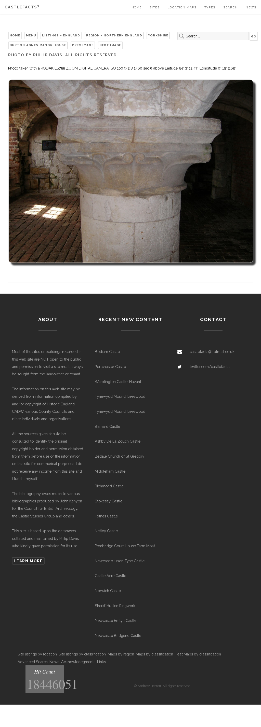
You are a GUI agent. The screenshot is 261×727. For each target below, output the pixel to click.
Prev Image (83, 45)
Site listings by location (37, 654)
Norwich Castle (108, 590)
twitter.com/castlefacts (209, 366)
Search (230, 7)
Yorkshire (158, 35)
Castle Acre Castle (110, 575)
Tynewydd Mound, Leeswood (120, 396)
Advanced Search (33, 662)
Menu (31, 35)
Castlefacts (22, 7)
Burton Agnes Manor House (38, 45)
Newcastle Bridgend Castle (118, 635)
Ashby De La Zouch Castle (117, 441)
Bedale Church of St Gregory (119, 456)
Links (101, 662)
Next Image (110, 45)
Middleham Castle (110, 471)
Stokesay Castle (108, 501)
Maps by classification (154, 654)
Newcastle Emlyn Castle (115, 620)
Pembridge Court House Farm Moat (125, 546)
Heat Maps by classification (198, 654)
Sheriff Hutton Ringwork (115, 605)
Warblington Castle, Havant (118, 381)
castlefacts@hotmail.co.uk (212, 351)
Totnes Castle (106, 516)
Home (137, 7)
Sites (155, 7)
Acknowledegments (78, 662)
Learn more (28, 561)
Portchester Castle (110, 366)
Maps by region (121, 654)
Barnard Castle (107, 426)
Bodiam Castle (107, 351)
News (251, 7)
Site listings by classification (82, 654)
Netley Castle (106, 531)
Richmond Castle (109, 486)
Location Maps (182, 7)
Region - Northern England (114, 35)
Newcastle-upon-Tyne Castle (120, 561)
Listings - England (61, 35)
